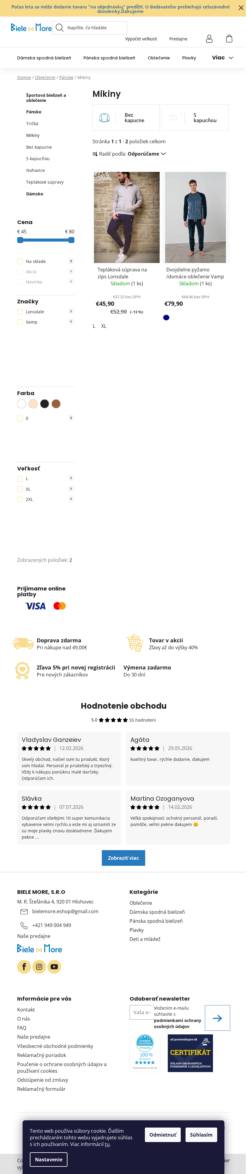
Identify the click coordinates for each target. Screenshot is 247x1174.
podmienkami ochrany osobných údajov (177, 1023)
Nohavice (35, 170)
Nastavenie (48, 1159)
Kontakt (26, 1009)
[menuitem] (44, 57)
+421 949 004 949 (51, 925)
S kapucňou (38, 158)
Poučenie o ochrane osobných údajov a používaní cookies (62, 1067)
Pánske (33, 112)
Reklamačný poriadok (41, 1055)
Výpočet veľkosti (141, 39)
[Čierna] (44, 403)
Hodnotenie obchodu (124, 706)
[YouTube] (54, 967)
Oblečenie (141, 903)
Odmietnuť (162, 1134)
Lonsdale (49, 312)
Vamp (49, 322)
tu (107, 1144)
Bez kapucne (39, 147)
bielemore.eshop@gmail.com (65, 911)
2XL (49, 499)
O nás (23, 1018)
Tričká (32, 123)
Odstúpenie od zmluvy (42, 1080)
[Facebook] (24, 967)
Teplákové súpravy (45, 182)
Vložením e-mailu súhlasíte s (177, 1017)
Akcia (49, 271)
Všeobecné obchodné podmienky (55, 1046)
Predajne (178, 39)
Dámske (34, 194)
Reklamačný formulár (41, 1089)
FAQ (21, 1027)
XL (49, 489)
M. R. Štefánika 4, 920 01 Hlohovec (55, 901)
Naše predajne (33, 936)
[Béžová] (33, 403)
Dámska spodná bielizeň (157, 912)
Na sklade (49, 261)
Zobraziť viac (123, 858)
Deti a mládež (145, 939)
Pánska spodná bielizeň (156, 921)
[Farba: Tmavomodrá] (167, 318)
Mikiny (32, 135)
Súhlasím (201, 1134)
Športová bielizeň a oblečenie (46, 97)
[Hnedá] (56, 403)
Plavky (137, 930)
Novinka (49, 282)
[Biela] (21, 403)
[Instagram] (39, 967)
